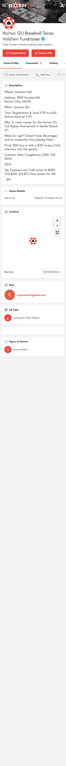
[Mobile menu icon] (4, 5)
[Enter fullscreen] (57, 232)
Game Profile (11, 63)
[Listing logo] (9, 23)
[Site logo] (21, 5)
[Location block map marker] (33, 241)
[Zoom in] (57, 220)
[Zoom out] (57, 225)
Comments (33, 63)
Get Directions (51, 271)
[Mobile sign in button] (62, 5)
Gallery (53, 63)
